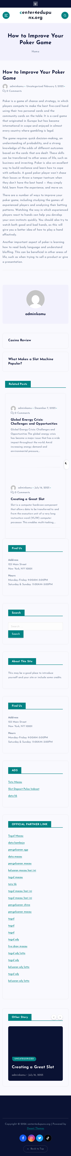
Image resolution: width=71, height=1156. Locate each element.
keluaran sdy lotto (18, 981)
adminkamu (17, 86)
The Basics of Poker (31, 1067)
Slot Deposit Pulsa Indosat (23, 789)
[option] (35, 1053)
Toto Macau (15, 782)
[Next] (60, 1017)
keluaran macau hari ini (22, 870)
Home (35, 51)
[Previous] (54, 1017)
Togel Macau (15, 836)
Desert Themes (35, 1128)
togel (11, 918)
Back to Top (37, 1149)
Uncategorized (34, 86)
